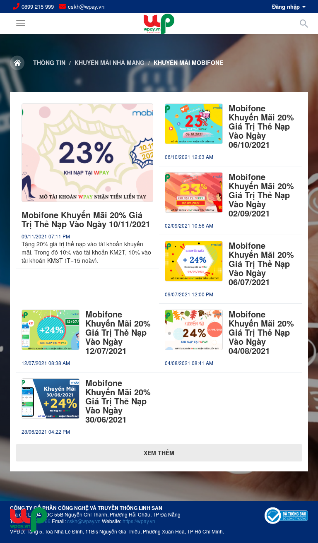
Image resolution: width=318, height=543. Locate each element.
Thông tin (49, 62)
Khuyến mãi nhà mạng (110, 62)
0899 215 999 (38, 6)
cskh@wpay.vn (86, 6)
